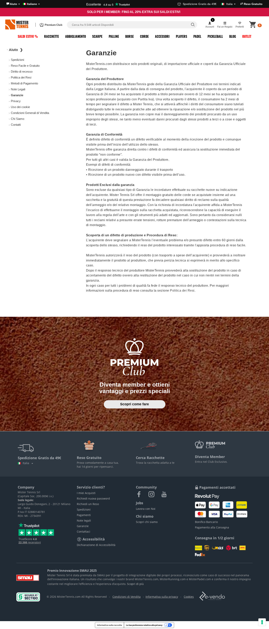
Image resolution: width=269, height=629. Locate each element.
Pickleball (215, 36)
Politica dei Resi (21, 77)
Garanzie (83, 526)
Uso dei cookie (20, 107)
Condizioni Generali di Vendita (30, 113)
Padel (197, 36)
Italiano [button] (32, 4)
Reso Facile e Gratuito (25, 65)
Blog (232, 36)
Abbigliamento (75, 36)
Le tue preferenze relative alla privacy (144, 625)
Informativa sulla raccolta (109, 625)
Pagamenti (84, 515)
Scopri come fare (134, 404)
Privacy (16, 101)
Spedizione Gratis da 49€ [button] (208, 4)
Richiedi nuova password (93, 498)
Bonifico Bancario (206, 522)
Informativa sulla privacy (162, 597)
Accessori (162, 36)
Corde (144, 36)
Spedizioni (17, 59)
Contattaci (83, 531)
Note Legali (18, 89)
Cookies (189, 597)
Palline (114, 36)
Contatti (16, 124)
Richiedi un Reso (88, 504)
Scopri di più (135, 584)
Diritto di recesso (21, 71)
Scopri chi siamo (147, 522)
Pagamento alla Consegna (212, 527)
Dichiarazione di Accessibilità (96, 545)
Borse (129, 36)
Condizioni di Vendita (126, 597)
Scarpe (97, 36)
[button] (13, 4)
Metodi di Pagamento (24, 83)
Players (181, 36)
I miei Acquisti (86, 493)
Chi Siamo (17, 118)
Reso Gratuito (253, 4)
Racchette (51, 36)
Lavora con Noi (145, 509)
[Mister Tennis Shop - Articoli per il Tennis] (17, 24)
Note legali (84, 520)
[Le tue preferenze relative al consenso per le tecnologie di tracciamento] (262, 622)
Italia (27, 463)
